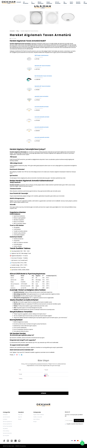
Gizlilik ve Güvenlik (37, 417)
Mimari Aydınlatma (40, 3)
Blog (18, 31)
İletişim (35, 421)
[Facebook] (4, 441)
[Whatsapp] (19, 441)
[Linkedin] (15, 441)
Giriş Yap (20, 414)
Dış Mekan (65, 3)
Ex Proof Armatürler (57, 3)
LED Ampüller (6, 435)
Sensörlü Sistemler (78, 3)
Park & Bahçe (71, 3)
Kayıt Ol (20, 417)
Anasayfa (19, 2)
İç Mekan (33, 3)
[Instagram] (8, 441)
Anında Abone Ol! (79, 420)
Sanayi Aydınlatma (49, 3)
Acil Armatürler (25, 3)
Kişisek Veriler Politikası (38, 414)
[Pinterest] (12, 441)
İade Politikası (36, 419)
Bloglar (19, 419)
